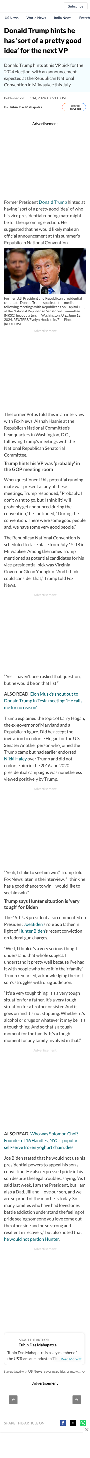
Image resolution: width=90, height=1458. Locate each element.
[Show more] (83, 1371)
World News (36, 18)
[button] (13, 1399)
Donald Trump (53, 202)
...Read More (68, 1359)
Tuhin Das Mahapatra (25, 107)
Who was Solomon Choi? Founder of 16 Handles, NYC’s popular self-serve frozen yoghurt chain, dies (41, 1140)
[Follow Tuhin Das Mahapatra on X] (47, 107)
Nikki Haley (15, 758)
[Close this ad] (86, 1429)
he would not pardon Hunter (31, 1239)
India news (62, 18)
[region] (46, 163)
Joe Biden (32, 924)
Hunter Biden (31, 931)
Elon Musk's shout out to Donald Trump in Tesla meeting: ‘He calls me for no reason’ (43, 700)
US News (11, 18)
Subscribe (76, 6)
